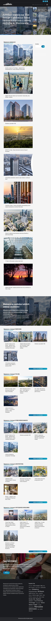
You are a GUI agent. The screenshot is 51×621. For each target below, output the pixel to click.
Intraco (37, 593)
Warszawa (38, 606)
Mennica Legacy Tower (37, 595)
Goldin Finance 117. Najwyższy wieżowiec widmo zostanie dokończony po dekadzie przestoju (25, 525)
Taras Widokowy (38, 600)
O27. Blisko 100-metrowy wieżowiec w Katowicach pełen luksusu (40, 390)
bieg (41, 585)
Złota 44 (30, 611)
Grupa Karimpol (33, 591)
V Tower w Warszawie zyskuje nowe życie (14, 261)
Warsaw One (31, 607)
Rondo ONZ (32, 599)
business (33, 587)
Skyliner (38, 599)
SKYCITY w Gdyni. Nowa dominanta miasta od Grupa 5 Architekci (10, 390)
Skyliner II (31, 600)
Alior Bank (30, 585)
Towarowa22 (38, 602)
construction (43, 587)
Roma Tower (41, 597)
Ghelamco (35, 589)
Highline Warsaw (32, 593)
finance (30, 589)
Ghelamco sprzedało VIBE (10, 123)
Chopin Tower (37, 587)
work (38, 609)
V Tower (39, 604)
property (34, 597)
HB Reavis (41, 591)
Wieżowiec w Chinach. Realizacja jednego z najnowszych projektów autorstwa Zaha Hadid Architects (10, 545)
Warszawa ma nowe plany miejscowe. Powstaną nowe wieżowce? (25, 480)
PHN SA (30, 597)
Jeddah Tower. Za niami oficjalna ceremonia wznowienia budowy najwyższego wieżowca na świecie (39, 525)
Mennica (30, 595)
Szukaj (37, 44)
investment (41, 593)
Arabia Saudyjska (36, 585)
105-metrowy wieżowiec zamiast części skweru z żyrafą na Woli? (10, 364)
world (41, 609)
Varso (43, 602)
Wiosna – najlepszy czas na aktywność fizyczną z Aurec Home (10, 498)
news (44, 595)
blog (44, 585)
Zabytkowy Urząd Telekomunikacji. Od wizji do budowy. (10, 480)
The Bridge (32, 602)
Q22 (37, 597)
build (30, 587)
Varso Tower (33, 604)
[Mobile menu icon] (47, 4)
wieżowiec (33, 609)
